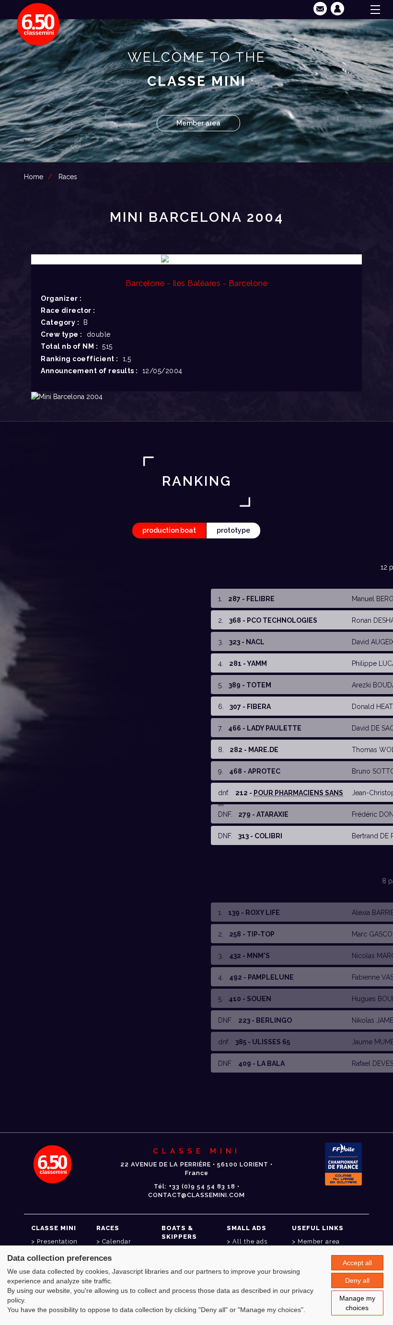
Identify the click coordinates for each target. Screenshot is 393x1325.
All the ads (249, 1241)
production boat (169, 530)
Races (67, 177)
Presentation (57, 1241)
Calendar (116, 1241)
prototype (233, 530)
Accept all (357, 1263)
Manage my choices (357, 1303)
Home (33, 177)
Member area (198, 123)
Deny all (357, 1280)
